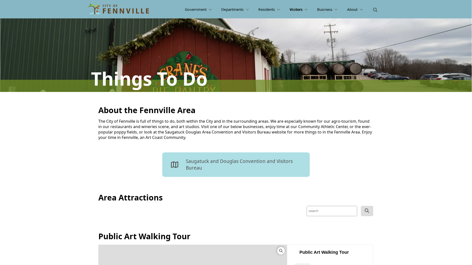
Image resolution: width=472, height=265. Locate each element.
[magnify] (375, 10)
